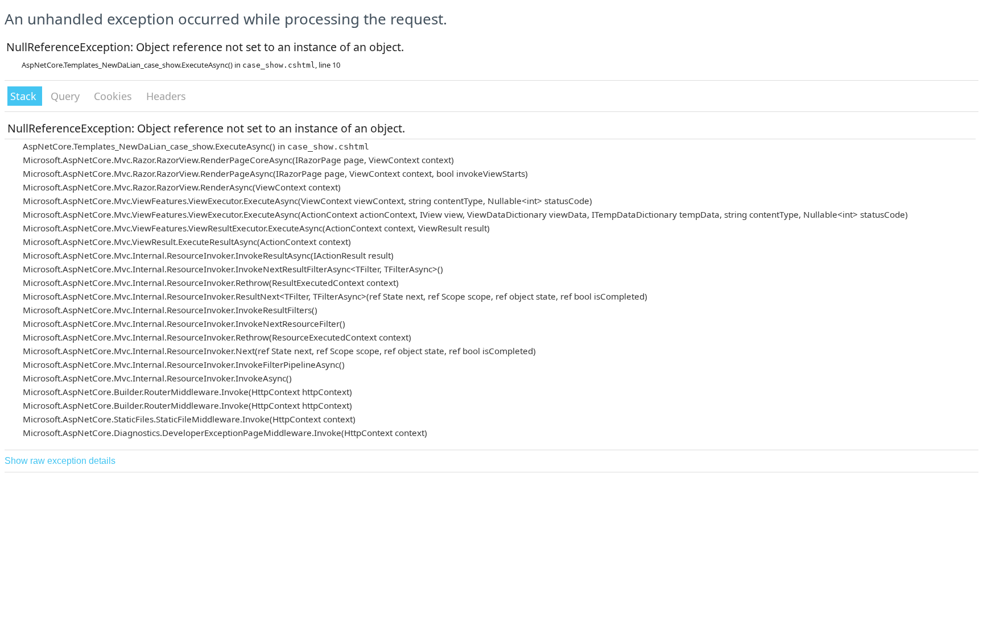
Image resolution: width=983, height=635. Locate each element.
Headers (166, 96)
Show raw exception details (60, 461)
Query (66, 96)
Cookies (114, 96)
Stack (24, 96)
